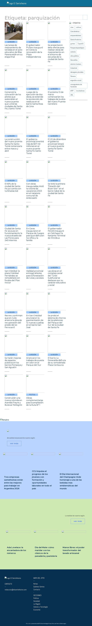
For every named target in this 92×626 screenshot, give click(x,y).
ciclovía (73, 52)
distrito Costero (75, 64)
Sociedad (36, 601)
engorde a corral (75, 80)
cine (71, 27)
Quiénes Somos (38, 586)
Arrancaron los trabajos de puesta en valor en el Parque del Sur (35, 361)
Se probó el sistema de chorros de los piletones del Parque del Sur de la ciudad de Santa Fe (57, 321)
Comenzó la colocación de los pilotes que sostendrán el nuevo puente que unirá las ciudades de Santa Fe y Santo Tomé (13, 100)
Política (32, 395)
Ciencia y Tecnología (40, 607)
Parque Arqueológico (77, 48)
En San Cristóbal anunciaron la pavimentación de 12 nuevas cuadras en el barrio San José (35, 321)
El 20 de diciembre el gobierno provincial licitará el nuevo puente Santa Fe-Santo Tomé (57, 145)
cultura (78, 27)
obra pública (74, 56)
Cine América (74, 31)
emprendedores (75, 35)
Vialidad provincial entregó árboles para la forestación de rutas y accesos (35, 274)
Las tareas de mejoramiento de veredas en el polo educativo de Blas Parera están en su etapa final (14, 51)
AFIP (71, 91)
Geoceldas (74, 60)
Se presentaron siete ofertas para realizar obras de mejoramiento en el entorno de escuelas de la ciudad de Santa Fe (56, 53)
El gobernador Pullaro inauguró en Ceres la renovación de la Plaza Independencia (34, 51)
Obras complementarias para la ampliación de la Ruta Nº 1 (34, 401)
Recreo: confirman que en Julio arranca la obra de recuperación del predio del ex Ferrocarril (13, 321)
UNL (71, 95)
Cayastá (80, 44)
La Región (11, 42)
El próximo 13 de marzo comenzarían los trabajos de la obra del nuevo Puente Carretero (57, 98)
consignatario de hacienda (76, 85)
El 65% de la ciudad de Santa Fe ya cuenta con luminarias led (13, 187)
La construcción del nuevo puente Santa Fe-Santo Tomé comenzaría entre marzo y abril (13, 145)
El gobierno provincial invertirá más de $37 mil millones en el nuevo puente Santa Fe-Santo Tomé (35, 146)
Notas (35, 583)
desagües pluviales (76, 72)
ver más (14, 443)
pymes (72, 44)
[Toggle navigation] (86, 3)
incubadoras (80, 91)
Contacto (36, 589)
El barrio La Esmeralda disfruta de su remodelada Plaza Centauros (57, 361)
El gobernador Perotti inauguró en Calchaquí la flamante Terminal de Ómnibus (56, 233)
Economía (36, 609)
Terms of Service (59, 623)
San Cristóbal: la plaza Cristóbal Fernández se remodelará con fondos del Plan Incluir (12, 277)
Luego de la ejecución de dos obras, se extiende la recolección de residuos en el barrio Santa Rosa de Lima (34, 99)
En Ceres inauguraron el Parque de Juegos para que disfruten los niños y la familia (35, 234)
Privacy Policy (51, 623)
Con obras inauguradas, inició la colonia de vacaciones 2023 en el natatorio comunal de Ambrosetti (35, 191)
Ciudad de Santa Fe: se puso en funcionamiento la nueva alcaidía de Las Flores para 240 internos (13, 234)
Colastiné (73, 68)
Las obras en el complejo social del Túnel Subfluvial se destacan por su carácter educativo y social (57, 278)
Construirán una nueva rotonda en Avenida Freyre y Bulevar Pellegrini (13, 401)
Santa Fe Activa (75, 39)
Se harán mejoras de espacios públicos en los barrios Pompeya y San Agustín (13, 363)
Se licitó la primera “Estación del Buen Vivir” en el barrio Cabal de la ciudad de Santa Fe (56, 190)
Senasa (73, 76)
